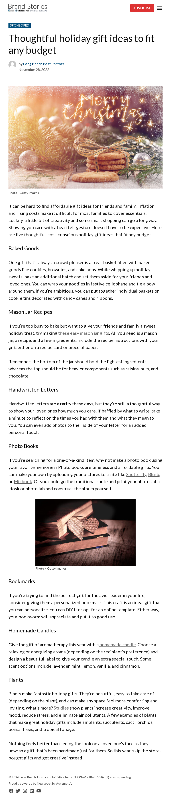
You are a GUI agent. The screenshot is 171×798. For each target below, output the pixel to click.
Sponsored (19, 25)
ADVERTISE (142, 8)
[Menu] (159, 8)
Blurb (153, 474)
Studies (61, 707)
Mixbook (23, 481)
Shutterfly (136, 474)
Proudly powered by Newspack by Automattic (40, 783)
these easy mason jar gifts (83, 333)
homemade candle (117, 644)
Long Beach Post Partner (43, 64)
